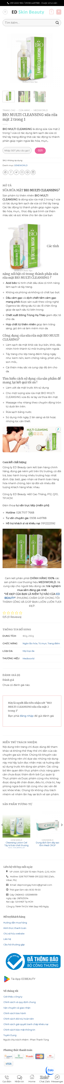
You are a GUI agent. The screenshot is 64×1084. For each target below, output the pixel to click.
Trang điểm (54, 643)
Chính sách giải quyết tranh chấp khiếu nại (25, 1024)
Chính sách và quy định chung (19, 1002)
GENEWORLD (21, 165)
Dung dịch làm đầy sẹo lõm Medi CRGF (47, 844)
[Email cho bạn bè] (22, 172)
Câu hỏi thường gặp (14, 944)
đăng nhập (27, 715)
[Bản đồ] (58, 12)
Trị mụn (42, 643)
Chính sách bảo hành (14, 1013)
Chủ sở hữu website (13, 933)
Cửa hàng (24, 110)
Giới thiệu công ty (12, 996)
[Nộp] (57, 22)
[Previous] (8, 59)
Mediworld (41, 110)
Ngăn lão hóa (30, 643)
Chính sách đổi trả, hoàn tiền (18, 1019)
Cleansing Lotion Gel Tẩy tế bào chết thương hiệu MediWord (16, 845)
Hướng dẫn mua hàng (15, 922)
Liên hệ (7, 939)
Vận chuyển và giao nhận (16, 1008)
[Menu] (5, 12)
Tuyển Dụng (9, 1035)
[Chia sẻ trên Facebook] (10, 172)
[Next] (56, 59)
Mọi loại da (28, 651)
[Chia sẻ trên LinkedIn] (33, 172)
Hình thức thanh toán (14, 928)
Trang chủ (9, 110)
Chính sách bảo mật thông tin (19, 1029)
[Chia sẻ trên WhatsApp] (5, 172)
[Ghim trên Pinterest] (27, 172)
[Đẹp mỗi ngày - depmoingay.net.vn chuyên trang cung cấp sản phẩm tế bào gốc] (29, 12)
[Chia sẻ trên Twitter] (16, 172)
